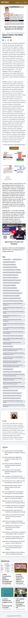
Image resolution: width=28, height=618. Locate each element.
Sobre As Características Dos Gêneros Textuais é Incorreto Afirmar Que (15, 542)
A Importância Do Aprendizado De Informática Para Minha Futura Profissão (15, 511)
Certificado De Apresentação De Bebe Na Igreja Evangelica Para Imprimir (14, 537)
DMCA (25, 2)
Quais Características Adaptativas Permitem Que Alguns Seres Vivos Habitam (13, 459)
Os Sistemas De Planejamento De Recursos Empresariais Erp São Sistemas (13, 547)
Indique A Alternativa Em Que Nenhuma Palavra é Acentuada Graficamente (15, 553)
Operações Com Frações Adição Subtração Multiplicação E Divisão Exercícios (13, 471)
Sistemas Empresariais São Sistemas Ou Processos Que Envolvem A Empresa (14, 516)
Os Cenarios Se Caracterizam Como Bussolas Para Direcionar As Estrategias (15, 477)
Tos (21, 2)
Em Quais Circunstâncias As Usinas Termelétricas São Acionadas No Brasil (15, 501)
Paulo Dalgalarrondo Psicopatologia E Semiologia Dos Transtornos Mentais (14, 492)
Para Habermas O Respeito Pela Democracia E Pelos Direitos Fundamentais (13, 527)
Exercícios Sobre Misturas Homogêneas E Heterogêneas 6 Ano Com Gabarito (15, 533)
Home (3, 33)
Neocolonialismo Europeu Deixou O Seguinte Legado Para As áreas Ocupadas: (13, 487)
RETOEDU (5, 2)
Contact (17, 2)
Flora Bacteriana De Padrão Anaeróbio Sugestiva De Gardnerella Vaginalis (14, 497)
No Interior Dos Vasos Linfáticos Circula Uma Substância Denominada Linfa (15, 481)
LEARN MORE (14, 148)
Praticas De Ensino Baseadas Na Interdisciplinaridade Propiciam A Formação (13, 465)
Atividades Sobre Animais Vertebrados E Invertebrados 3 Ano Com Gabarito (15, 506)
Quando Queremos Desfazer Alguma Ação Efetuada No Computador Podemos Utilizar (15, 452)
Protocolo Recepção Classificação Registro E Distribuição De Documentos (15, 522)
